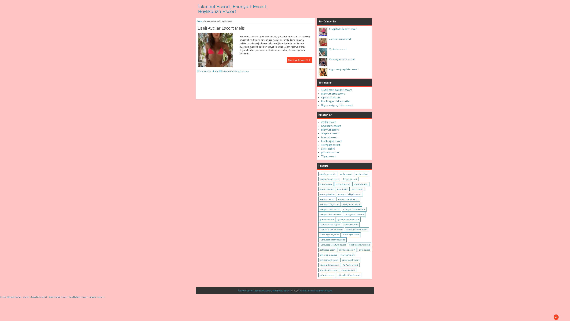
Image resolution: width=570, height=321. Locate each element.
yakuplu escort (348, 270)
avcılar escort (228, 71)
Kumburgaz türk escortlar (342, 59)
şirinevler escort (330, 152)
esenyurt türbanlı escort (331, 214)
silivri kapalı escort (328, 255)
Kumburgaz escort (331, 141)
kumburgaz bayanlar (329, 234)
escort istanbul (326, 189)
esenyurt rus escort (352, 204)
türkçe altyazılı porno (10, 296)
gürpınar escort (327, 219)
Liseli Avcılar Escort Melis (221, 28)
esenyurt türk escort (355, 214)
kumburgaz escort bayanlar (332, 239)
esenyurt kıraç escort (329, 204)
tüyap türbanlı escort (329, 265)
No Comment (243, 71)
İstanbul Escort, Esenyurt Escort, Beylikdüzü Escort (233, 8)
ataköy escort (97, 296)
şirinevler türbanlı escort (349, 275)
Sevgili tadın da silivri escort (343, 28)
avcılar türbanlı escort (329, 179)
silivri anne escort (347, 249)
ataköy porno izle (328, 174)
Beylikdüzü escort (331, 126)
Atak (217, 71)
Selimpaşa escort (330, 145)
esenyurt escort (330, 129)
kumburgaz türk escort (359, 244)
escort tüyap (357, 189)
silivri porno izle (348, 255)
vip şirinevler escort (329, 270)
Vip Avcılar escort (338, 49)
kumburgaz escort (351, 234)
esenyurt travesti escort (354, 209)
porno (26, 296)
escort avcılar (326, 184)
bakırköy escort (39, 296)
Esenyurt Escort (323, 290)
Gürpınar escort (330, 133)
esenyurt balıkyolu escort (349, 194)
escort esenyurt (343, 184)
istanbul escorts (350, 224)
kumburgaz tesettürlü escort (333, 244)
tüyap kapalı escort (350, 260)
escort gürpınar (361, 184)
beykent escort (350, 179)
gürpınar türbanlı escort (348, 219)
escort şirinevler (327, 194)
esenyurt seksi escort (329, 209)
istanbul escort (329, 137)
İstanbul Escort (307, 290)
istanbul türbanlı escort (356, 229)
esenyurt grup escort (340, 38)
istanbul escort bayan (330, 224)
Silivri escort (328, 148)
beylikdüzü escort (78, 296)
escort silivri (342, 189)
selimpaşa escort (327, 249)
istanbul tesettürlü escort (331, 229)
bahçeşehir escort (58, 296)
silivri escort (364, 249)
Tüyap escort (328, 156)
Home (199, 21)
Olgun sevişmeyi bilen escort (343, 69)
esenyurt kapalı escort (348, 199)
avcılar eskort (362, 174)
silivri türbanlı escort (329, 260)
